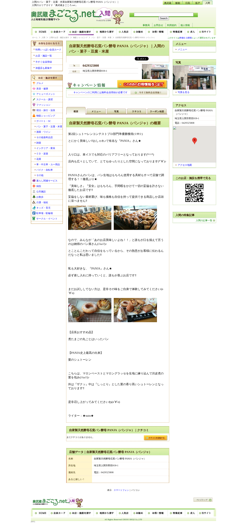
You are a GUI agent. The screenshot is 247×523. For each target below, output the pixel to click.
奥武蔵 (167, 3)
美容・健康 (42, 88)
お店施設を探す (81, 32)
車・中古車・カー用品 (48, 164)
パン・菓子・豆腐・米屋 (101, 37)
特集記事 (177, 32)
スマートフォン (121, 490)
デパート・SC (43, 121)
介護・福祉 (42, 202)
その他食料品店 (44, 137)
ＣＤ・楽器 (42, 153)
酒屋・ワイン (43, 132)
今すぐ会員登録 (43, 61)
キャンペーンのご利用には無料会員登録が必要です (100, 92)
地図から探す (105, 32)
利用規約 (171, 25)
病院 (38, 186)
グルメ (39, 83)
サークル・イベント (47, 218)
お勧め (138, 32)
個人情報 (185, 25)
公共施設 (41, 191)
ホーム (41, 32)
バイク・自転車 (44, 169)
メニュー (182, 49)
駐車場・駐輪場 (44, 213)
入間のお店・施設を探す (59, 37)
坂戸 (197, 3)
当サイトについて (206, 32)
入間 (207, 3)
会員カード (58, 32)
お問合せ (158, 25)
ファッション (43, 104)
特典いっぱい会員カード (48, 49)
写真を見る (183, 92)
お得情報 (157, 32)
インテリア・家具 (45, 148)
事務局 (146, 25)
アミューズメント (45, 94)
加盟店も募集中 (43, 68)
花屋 (38, 159)
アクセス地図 (185, 165)
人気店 (124, 32)
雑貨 (38, 142)
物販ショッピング (80, 37)
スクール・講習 (44, 99)
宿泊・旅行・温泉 (45, 110)
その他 (39, 175)
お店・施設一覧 (43, 55)
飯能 (177, 3)
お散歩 (39, 197)
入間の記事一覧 (204, 220)
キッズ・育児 (43, 207)
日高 (187, 3)
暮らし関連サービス (47, 180)
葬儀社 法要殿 (185, 38)
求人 (192, 32)
